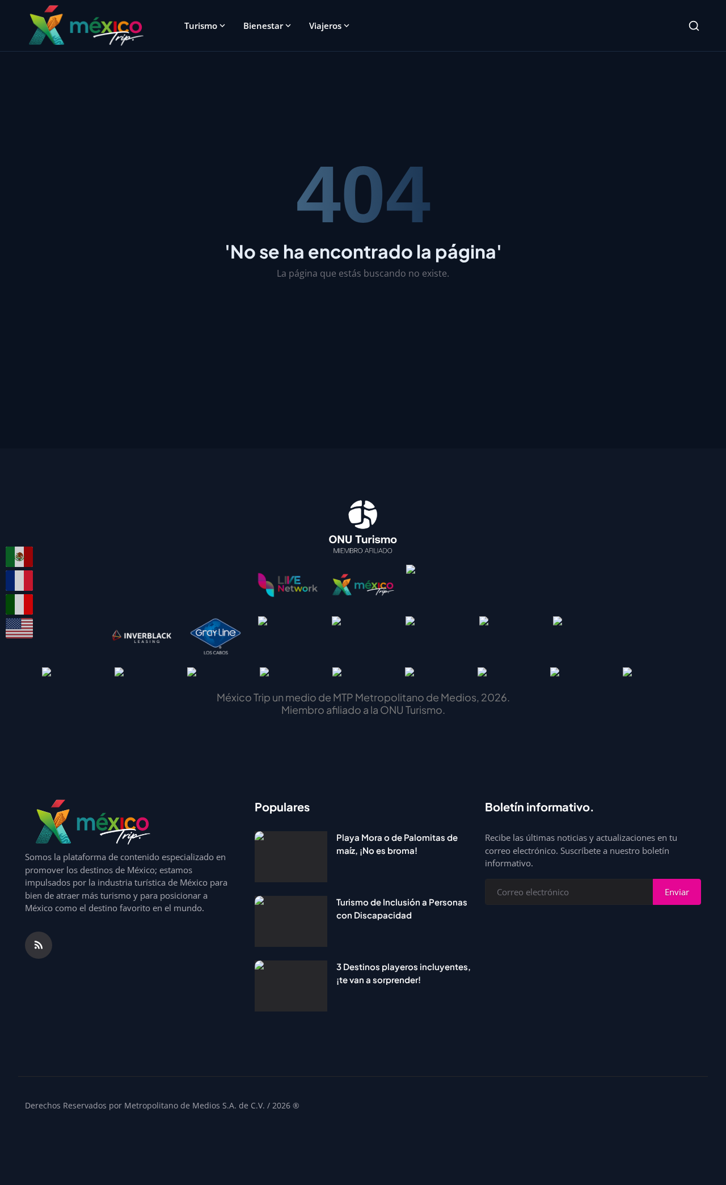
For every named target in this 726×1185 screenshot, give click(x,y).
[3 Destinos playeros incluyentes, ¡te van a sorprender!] (291, 986)
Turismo (200, 25)
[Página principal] (86, 25)
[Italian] (20, 604)
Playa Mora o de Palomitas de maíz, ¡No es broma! (397, 844)
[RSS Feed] (38, 945)
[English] (20, 628)
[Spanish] (20, 557)
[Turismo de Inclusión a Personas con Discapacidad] (291, 921)
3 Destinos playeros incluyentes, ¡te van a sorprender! (403, 973)
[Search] (694, 25)
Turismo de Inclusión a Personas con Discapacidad (401, 908)
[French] (20, 580)
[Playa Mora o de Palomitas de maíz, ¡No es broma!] (291, 856)
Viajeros (325, 25)
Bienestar (263, 25)
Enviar (677, 892)
